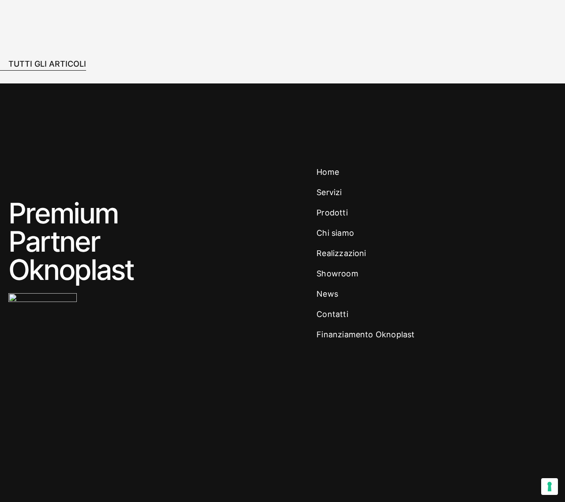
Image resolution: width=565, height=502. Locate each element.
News (327, 293)
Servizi (329, 192)
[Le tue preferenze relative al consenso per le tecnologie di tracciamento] (549, 486)
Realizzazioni (341, 253)
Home (327, 172)
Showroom (337, 273)
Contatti (332, 314)
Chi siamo (335, 233)
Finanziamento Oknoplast (365, 334)
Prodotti (331, 212)
